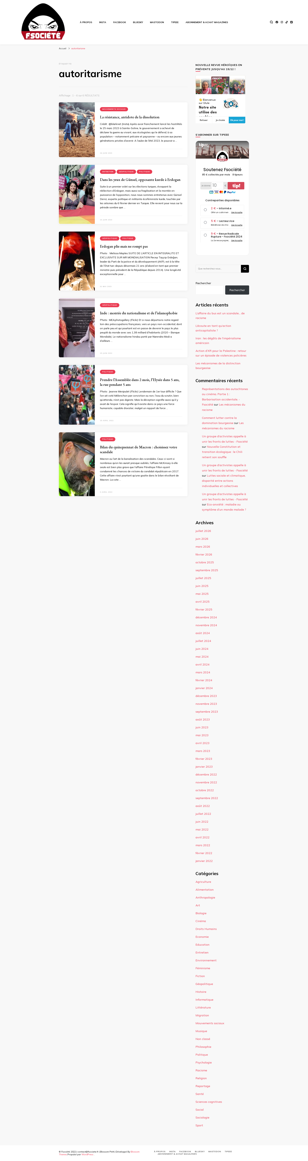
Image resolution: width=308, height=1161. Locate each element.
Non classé (203, 1039)
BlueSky (138, 22)
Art (198, 905)
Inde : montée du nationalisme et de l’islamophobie (138, 312)
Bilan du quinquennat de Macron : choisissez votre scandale (138, 449)
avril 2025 (203, 601)
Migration (202, 1015)
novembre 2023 (206, 704)
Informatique (204, 999)
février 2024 (204, 680)
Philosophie (203, 1047)
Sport (199, 1125)
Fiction (200, 976)
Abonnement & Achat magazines (207, 22)
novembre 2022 (206, 782)
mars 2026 (203, 546)
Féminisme (203, 968)
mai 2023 (202, 735)
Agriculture (203, 882)
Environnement (206, 960)
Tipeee (175, 22)
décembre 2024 (206, 617)
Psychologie (204, 1062)
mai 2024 (202, 656)
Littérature (203, 1007)
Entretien (107, 172)
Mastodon (157, 22)
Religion (201, 1078)
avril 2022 (203, 837)
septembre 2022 (207, 798)
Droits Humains (206, 929)
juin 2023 (202, 727)
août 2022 (203, 806)
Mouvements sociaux (114, 109)
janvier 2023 (204, 766)
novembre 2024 (206, 625)
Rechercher (203, 283)
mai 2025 (202, 594)
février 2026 (204, 554)
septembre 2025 (207, 570)
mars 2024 (203, 672)
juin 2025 (202, 586)
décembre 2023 (206, 696)
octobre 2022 (205, 790)
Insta (102, 22)
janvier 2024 (204, 688)
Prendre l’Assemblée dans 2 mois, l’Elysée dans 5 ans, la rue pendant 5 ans (140, 382)
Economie (202, 937)
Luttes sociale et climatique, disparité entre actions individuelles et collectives (223, 481)
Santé (200, 1094)
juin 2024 (202, 649)
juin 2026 (202, 539)
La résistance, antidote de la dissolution (129, 116)
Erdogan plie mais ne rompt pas (124, 246)
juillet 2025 (203, 578)
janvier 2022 (204, 861)
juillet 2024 (203, 641)
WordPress (87, 1154)
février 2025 (204, 609)
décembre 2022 (206, 774)
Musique (201, 1031)
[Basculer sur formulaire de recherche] (271, 22)
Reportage (203, 1086)
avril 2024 (203, 664)
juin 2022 (202, 821)
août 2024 (203, 633)
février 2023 (204, 759)
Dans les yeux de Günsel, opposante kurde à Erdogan (140, 179)
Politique (144, 172)
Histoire (201, 992)
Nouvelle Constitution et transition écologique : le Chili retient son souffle (222, 452)
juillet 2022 (203, 814)
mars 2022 (203, 845)
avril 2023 (203, 743)
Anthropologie (205, 897)
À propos (86, 22)
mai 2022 (202, 829)
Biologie (201, 913)
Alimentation (205, 889)
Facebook (119, 22)
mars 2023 (203, 751)
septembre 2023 (207, 711)
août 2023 (203, 719)
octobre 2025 (205, 562)
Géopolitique (126, 172)
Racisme (201, 1070)
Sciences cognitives (209, 1102)
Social (200, 1109)
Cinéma (201, 921)
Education (203, 944)
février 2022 (204, 853)
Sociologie (202, 1117)
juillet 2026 (203, 531)
